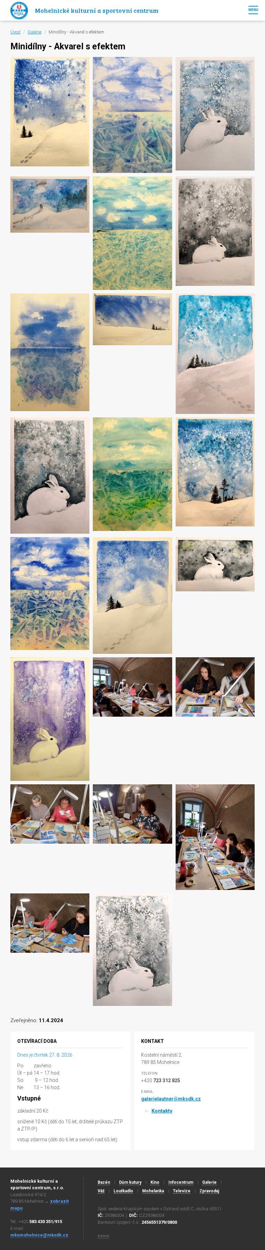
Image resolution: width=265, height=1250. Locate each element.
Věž (101, 1191)
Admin (103, 1236)
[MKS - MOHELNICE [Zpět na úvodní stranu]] (19, 10)
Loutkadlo (123, 1191)
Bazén (104, 1182)
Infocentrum (180, 1182)
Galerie (34, 32)
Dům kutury (130, 1182)
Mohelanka (153, 1191)
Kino (154, 1182)
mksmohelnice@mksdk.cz (39, 1235)
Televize (181, 1191)
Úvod (15, 32)
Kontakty (162, 1111)
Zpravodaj (209, 1191)
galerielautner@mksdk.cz (171, 1099)
